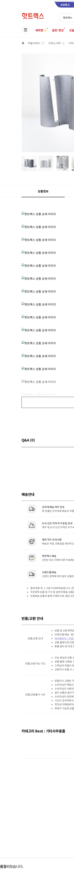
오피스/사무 (54, 43)
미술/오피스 (34, 43)
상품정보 (43, 191)
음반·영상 (58, 30)
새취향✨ (41, 30)
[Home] (23, 43)
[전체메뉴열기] (25, 30)
